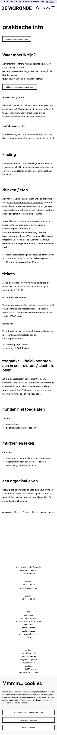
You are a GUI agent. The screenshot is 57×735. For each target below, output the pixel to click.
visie (28, 611)
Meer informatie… (21, 702)
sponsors (28, 624)
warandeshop (28, 662)
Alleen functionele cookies (28, 712)
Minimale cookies (28, 720)
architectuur (28, 630)
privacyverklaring (28, 634)
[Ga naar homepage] (17, 8)
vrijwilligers (28, 669)
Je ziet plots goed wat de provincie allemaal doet (23, 1)
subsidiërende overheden (28, 621)
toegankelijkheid (28, 659)
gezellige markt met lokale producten (25, 202)
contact (28, 650)
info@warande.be (28, 587)
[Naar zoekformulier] (37, 8)
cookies (28, 637)
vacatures (29, 666)
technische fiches (28, 672)
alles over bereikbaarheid (19, 87)
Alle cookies (28, 727)
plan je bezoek (28, 656)
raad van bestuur (28, 618)
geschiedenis (28, 627)
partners (28, 615)
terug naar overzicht (17, 39)
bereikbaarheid (28, 653)
